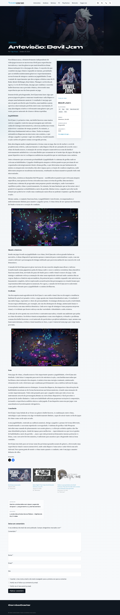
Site (9, 571)
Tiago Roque (14, 51)
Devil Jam (64, 103)
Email (10, 563)
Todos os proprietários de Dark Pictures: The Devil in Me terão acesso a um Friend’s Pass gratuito (69, 486)
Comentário (12, 531)
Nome (10, 555)
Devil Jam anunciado (14, 485)
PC (59, 3)
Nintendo (75, 3)
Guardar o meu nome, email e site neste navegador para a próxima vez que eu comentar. (38, 579)
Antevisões (36, 3)
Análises (45, 3)
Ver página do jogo (64, 134)
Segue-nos (83, 3)
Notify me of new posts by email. (20, 586)
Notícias (53, 3)
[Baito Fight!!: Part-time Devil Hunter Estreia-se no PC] (44, 475)
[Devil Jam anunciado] (19, 475)
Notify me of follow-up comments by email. (24, 583)
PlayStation (66, 3)
